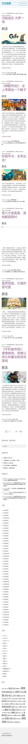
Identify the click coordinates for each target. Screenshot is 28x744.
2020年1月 (5, 609)
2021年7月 (5, 563)
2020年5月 (5, 599)
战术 (21, 201)
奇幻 (18, 421)
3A (8, 419)
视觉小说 (19, 270)
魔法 (21, 421)
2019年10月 (6, 617)
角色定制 (18, 718)
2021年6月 (5, 566)
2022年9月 (5, 535)
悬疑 (17, 704)
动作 (15, 72)
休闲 (6, 337)
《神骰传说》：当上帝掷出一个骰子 (11, 460)
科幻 (17, 419)
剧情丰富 (10, 692)
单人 (11, 271)
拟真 (21, 704)
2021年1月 (5, 579)
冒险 (6, 421)
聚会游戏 (20, 337)
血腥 (16, 715)
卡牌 (12, 141)
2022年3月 (5, 548)
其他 (4, 643)
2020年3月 (5, 604)
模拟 (15, 270)
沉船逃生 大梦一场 (7, 457)
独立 (16, 710)
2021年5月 (5, 568)
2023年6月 (5, 528)
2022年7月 (5, 540)
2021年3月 (5, 574)
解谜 (4, 673)
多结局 (17, 698)
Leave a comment (6, 15)
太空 (4, 653)
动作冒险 (12, 421)
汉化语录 (6, 3)
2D (5, 201)
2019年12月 (6, 612)
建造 (4, 658)
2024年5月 (5, 510)
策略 (23, 201)
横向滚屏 (21, 74)
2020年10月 (6, 586)
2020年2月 (5, 607)
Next (20, 431)
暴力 (22, 707)
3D (5, 74)
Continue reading (6, 67)
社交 (16, 337)
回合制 (5, 698)
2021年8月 (5, 561)
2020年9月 (5, 589)
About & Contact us (7, 735)
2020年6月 (5, 596)
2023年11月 (6, 518)
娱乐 (4, 656)
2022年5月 (5, 546)
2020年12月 (6, 581)
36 (16, 431)
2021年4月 (5, 571)
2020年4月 (5, 601)
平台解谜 (14, 74)
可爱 (8, 337)
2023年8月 (5, 523)
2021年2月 (5, 576)
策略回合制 (16, 141)
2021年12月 (6, 553)
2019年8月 (5, 622)
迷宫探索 (17, 722)
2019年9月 (5, 619)
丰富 (7, 74)
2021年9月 (5, 558)
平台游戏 (20, 701)
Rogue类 (15, 142)
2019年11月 (6, 614)
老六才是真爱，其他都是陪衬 (10, 465)
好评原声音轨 (13, 701)
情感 (18, 74)
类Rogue (20, 712)
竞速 (9, 712)
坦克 (18, 201)
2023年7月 (5, 525)
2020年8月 (5, 591)
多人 (12, 336)
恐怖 (12, 704)
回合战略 (14, 201)
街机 (19, 715)
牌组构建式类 (21, 142)
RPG (8, 72)
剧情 (10, 74)
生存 (21, 710)
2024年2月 (5, 515)
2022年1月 (5, 551)
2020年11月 (6, 584)
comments (6, 482)
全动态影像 (7, 271)
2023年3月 (5, 530)
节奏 (11, 715)
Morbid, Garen (19, 13)
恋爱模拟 (15, 271)
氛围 (25, 74)
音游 (4, 676)
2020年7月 (5, 594)
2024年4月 (5, 512)
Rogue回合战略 (8, 142)
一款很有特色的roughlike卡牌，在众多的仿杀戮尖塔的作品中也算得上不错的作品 (14, 484)
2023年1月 (5, 533)
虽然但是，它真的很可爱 (9, 468)
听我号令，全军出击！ (8, 463)
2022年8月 (5, 538)
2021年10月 (6, 556)
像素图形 (18, 688)
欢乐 (14, 337)
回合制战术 (9, 201)
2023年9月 (5, 520)
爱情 (19, 271)
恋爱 (12, 270)
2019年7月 (5, 624)
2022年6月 (5, 543)
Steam (11, 72)
